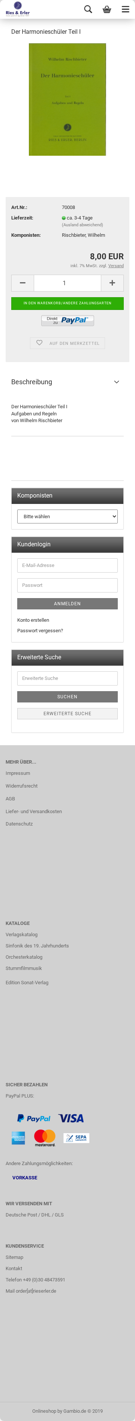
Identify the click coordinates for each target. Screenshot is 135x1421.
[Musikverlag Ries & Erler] (15, 9)
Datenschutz (19, 824)
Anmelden (67, 603)
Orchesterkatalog (24, 957)
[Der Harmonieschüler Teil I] (67, 99)
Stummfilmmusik (24, 968)
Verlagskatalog (22, 934)
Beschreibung (31, 382)
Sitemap (14, 1257)
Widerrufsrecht (22, 786)
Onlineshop (44, 1411)
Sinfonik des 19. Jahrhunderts (37, 946)
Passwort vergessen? (40, 630)
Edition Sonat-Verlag (27, 982)
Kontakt (14, 1268)
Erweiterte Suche (68, 713)
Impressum (18, 773)
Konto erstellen (33, 620)
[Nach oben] (114, 1410)
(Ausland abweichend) (82, 225)
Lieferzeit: (22, 218)
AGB (10, 798)
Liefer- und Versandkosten (34, 811)
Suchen (67, 696)
